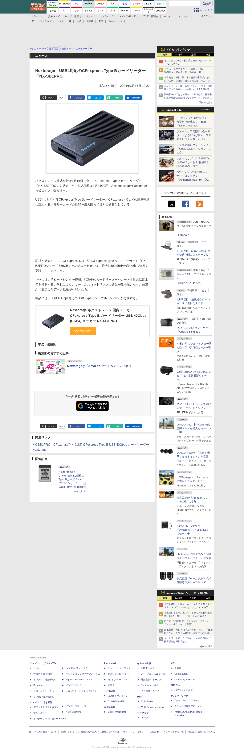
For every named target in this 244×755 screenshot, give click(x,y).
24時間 (178, 54)
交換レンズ (54, 16)
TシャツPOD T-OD (118, 679)
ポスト (51, 98)
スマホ (60, 21)
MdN (139, 696)
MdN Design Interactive (153, 707)
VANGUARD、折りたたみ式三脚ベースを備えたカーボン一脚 (194, 428)
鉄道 (79, 21)
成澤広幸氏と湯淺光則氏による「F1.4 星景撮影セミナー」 (194, 375)
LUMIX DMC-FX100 (189, 283)
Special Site (174, 109)
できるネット (40, 713)
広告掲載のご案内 (87, 732)
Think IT (37, 668)
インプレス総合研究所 (44, 679)
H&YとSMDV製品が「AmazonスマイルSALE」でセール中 (193, 529)
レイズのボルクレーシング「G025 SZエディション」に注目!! (194, 148)
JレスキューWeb (149, 685)
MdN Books (147, 701)
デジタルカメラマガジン (46, 707)
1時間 (164, 54)
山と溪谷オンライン (118, 695)
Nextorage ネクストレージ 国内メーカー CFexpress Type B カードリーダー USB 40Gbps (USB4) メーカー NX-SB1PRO (108, 315)
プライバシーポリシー (134, 732)
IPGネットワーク (179, 695)
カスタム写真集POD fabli (188, 706)
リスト (62, 98)
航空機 (90, 21)
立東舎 (111, 685)
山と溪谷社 (109, 691)
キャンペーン (115, 21)
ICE (172, 663)
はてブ (98, 98)
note (117, 98)
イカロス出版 (144, 663)
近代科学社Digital (117, 712)
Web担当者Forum (42, 674)
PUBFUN (175, 685)
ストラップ (45, 21)
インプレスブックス (76, 706)
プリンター (183, 16)
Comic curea (181, 674)
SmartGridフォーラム (77, 668)
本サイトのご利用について (43, 732)
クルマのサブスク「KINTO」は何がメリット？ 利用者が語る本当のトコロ (194, 162)
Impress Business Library (79, 679)
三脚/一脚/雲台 (150, 16)
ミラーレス (37, 16)
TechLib (145, 717)
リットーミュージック (119, 668)
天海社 (177, 668)
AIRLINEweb (147, 668)
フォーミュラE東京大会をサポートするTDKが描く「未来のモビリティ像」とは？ (194, 135)
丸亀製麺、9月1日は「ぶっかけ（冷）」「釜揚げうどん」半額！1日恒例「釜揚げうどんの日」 (188, 632)
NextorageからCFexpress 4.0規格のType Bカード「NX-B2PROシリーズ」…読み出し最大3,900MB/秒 (72, 479)
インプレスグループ (173, 732)
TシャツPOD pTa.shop (186, 700)
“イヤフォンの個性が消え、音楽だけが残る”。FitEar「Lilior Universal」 (193, 121)
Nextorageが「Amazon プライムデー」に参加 (99, 366)
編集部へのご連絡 (110, 732)
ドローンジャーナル (43, 691)
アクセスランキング (178, 49)
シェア (79, 98)
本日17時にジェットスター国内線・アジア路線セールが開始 (194, 347)
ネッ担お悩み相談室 (43, 696)
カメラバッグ (107, 16)
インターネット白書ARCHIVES (49, 718)
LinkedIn (136, 98)
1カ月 (207, 54)
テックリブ (143, 713)
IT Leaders (38, 685)
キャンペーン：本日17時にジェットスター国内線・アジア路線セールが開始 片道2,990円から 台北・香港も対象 (188, 89)
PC (33, 21)
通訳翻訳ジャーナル (151, 679)
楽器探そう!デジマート (119, 674)
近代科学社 (109, 707)
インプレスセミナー (76, 685)
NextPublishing (74, 712)
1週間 (193, 54)
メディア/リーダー (128, 16)
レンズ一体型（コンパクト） (80, 16)
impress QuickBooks (185, 679)
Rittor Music (110, 663)
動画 (101, 21)
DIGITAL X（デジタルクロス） (81, 691)
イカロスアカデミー (151, 691)
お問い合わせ (67, 732)
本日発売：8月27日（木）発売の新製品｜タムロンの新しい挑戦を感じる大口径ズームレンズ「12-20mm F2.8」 (188, 80)
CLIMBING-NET (116, 701)
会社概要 (154, 732)
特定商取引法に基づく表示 (201, 732)
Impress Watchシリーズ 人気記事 (187, 593)
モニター (168, 16)
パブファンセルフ (183, 690)
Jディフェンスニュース (153, 674)
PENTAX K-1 (184, 234)
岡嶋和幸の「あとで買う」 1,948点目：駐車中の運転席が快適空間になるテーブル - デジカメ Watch (188, 97)
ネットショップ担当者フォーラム (83, 674)
